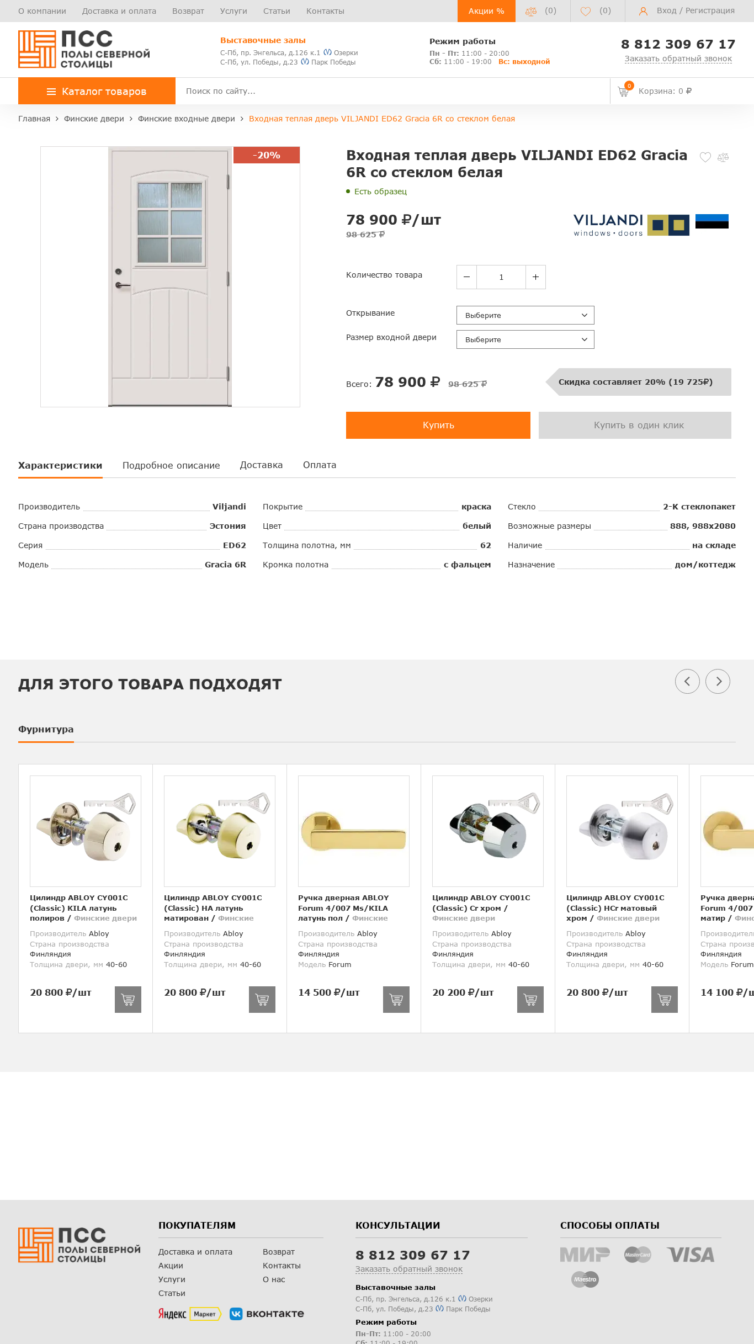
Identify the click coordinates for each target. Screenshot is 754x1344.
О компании (42, 10)
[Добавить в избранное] (705, 157)
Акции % (487, 10)
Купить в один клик (639, 424)
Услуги (233, 10)
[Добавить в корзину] (128, 999)
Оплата (320, 464)
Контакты (325, 10)
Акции (170, 1265)
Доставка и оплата (119, 10)
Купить (438, 424)
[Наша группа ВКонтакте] (267, 1314)
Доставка (261, 464)
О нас (274, 1279)
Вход (667, 10)
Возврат (188, 10)
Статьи (276, 10)
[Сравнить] (723, 157)
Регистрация (710, 10)
